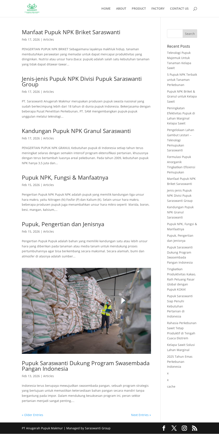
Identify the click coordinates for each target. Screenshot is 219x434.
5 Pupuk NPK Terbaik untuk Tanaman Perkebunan (182, 79)
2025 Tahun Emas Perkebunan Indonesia (179, 361)
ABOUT (121, 8)
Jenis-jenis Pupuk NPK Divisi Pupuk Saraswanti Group (82, 81)
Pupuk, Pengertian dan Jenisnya (63, 224)
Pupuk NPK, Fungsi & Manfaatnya (65, 177)
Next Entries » (141, 415)
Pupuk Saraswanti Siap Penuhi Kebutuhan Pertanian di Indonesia (180, 306)
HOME (106, 8)
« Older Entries (32, 415)
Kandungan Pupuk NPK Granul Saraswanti (76, 131)
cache (171, 386)
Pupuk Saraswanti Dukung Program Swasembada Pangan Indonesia (85, 365)
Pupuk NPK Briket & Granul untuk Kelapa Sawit (182, 96)
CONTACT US (179, 8)
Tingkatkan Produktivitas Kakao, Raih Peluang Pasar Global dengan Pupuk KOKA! (181, 279)
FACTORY (157, 8)
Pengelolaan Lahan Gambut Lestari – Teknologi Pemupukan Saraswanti (180, 140)
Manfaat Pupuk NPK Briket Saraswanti (71, 32)
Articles (48, 39)
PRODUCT (139, 8)
